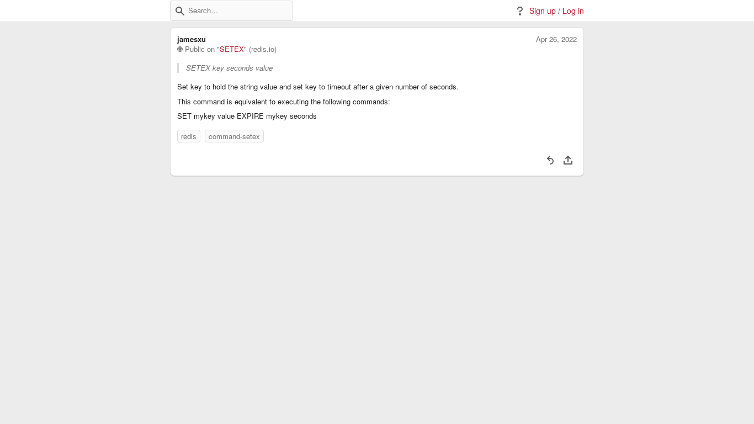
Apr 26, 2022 (556, 39)
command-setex (234, 136)
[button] (180, 11)
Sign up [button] (542, 11)
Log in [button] (573, 11)
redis (189, 136)
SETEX (232, 49)
